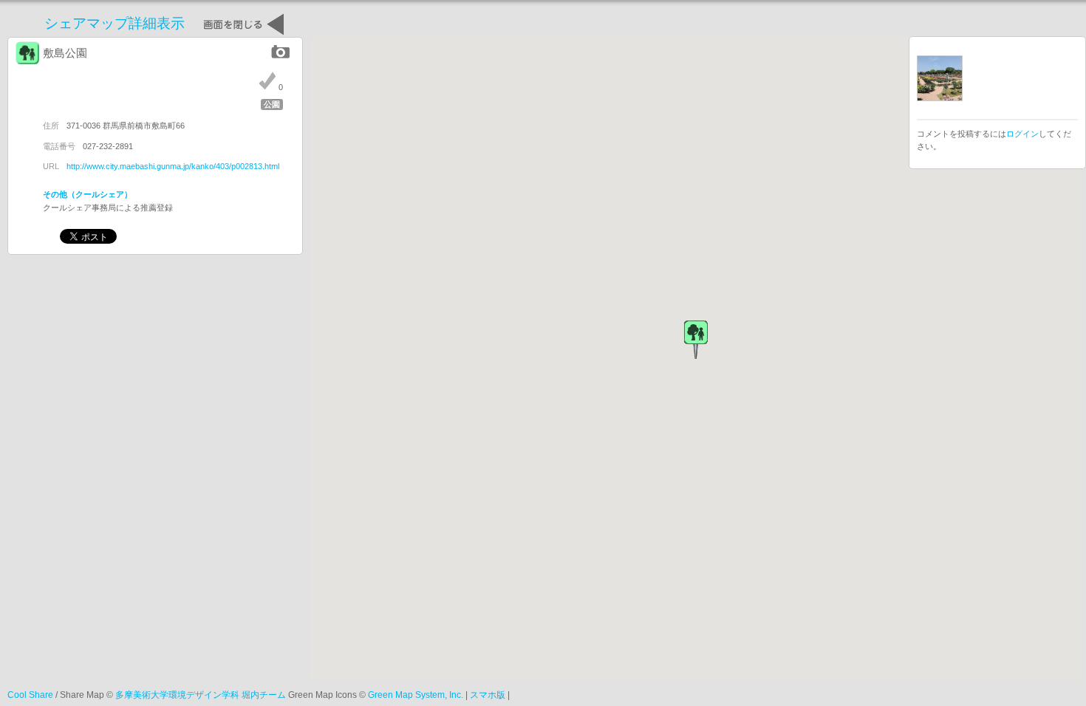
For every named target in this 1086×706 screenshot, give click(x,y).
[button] (695, 340)
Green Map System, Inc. (415, 695)
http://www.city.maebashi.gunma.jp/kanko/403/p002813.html (172, 166)
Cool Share (30, 695)
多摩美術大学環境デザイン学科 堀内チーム (200, 695)
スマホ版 (487, 695)
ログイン (1022, 133)
